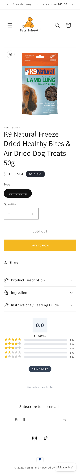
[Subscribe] (64, 419)
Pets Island (32, 467)
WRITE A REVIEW (40, 368)
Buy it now (40, 245)
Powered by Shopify (52, 467)
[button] (9, 25)
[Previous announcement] (8, 5)
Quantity (10, 204)
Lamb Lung (20, 194)
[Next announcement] (72, 5)
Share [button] (13, 262)
